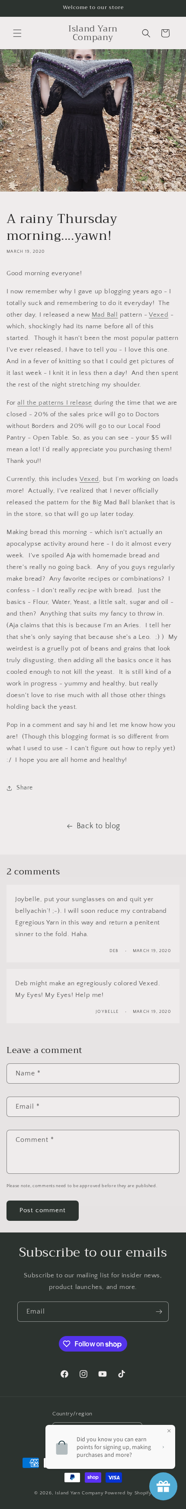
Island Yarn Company (79, 1493)
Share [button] (24, 787)
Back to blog (98, 826)
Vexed (158, 314)
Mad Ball (105, 314)
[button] (17, 33)
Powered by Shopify (128, 1493)
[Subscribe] (158, 1312)
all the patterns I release (54, 402)
